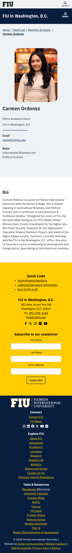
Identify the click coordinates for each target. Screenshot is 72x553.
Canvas (36, 506)
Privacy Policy (41, 548)
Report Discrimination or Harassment (36, 532)
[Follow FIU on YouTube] (42, 426)
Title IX (36, 528)
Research (36, 455)
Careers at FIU (36, 473)
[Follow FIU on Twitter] (38, 426)
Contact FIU (36, 417)
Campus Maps (36, 498)
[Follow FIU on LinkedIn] (29, 426)
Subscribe (36, 380)
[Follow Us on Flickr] (40, 323)
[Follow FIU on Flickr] (47, 426)
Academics (36, 447)
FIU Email (36, 511)
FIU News (36, 421)
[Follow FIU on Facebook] (33, 426)
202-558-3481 (38, 313)
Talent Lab (19, 30)
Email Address (36, 364)
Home (6, 30)
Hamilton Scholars (39, 30)
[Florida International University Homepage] (19, 4)
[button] (65, 4)
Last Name (36, 352)
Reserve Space (36, 519)
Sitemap (56, 548)
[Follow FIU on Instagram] (25, 426)
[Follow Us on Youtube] (45, 323)
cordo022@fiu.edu (14, 140)
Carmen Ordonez (13, 34)
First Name (36, 340)
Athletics (36, 464)
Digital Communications (31, 543)
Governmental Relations (32, 280)
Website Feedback (56, 543)
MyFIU (36, 502)
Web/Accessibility (21, 548)
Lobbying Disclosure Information (38, 285)
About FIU (36, 438)
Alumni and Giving (36, 468)
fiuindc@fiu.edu (36, 317)
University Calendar (36, 493)
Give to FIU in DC (28, 289)
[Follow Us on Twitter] (30, 323)
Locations (36, 451)
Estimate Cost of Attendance (36, 477)
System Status (36, 515)
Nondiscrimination (36, 523)
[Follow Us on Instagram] (35, 323)
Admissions (36, 443)
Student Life (36, 460)
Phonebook (29, 489)
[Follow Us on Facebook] (25, 323)
